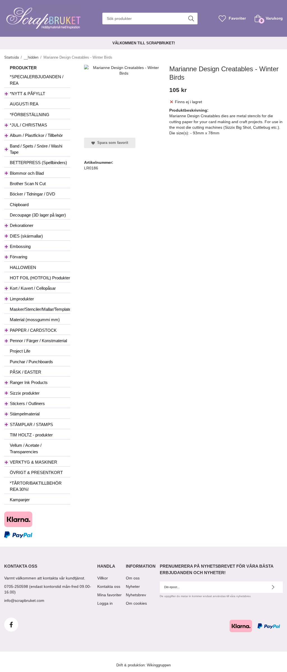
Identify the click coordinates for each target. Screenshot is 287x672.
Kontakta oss (108, 586)
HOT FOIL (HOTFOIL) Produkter (40, 277)
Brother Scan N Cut (28, 183)
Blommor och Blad (27, 173)
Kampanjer (20, 499)
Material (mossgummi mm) (35, 319)
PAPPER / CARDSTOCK (33, 330)
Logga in (105, 603)
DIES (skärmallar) (26, 236)
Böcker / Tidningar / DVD (32, 194)
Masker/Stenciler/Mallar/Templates (40, 309)
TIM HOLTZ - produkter (31, 434)
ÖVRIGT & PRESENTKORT (36, 472)
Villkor (102, 578)
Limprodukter (22, 298)
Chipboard (19, 204)
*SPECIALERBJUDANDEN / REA (36, 79)
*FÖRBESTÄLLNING (29, 114)
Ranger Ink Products (29, 382)
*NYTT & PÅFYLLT (27, 93)
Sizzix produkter (25, 393)
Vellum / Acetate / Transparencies (25, 448)
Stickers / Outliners (27, 403)
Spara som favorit (111, 143)
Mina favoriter (109, 595)
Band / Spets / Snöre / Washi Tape (36, 149)
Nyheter (133, 586)
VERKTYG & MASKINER (33, 462)
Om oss (133, 578)
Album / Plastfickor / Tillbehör (36, 135)
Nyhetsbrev (136, 595)
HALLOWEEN (23, 267)
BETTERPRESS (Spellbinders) (38, 162)
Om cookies (136, 603)
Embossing (20, 246)
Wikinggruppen (159, 665)
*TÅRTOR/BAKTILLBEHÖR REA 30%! (36, 486)
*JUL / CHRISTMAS (28, 125)
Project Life (20, 351)
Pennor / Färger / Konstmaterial (38, 340)
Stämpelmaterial (25, 413)
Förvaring (18, 256)
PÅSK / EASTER (25, 372)
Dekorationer (21, 225)
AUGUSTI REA (24, 104)
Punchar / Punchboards (31, 361)
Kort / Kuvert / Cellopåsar (33, 288)
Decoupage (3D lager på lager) (38, 215)
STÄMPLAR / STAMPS (31, 424)
